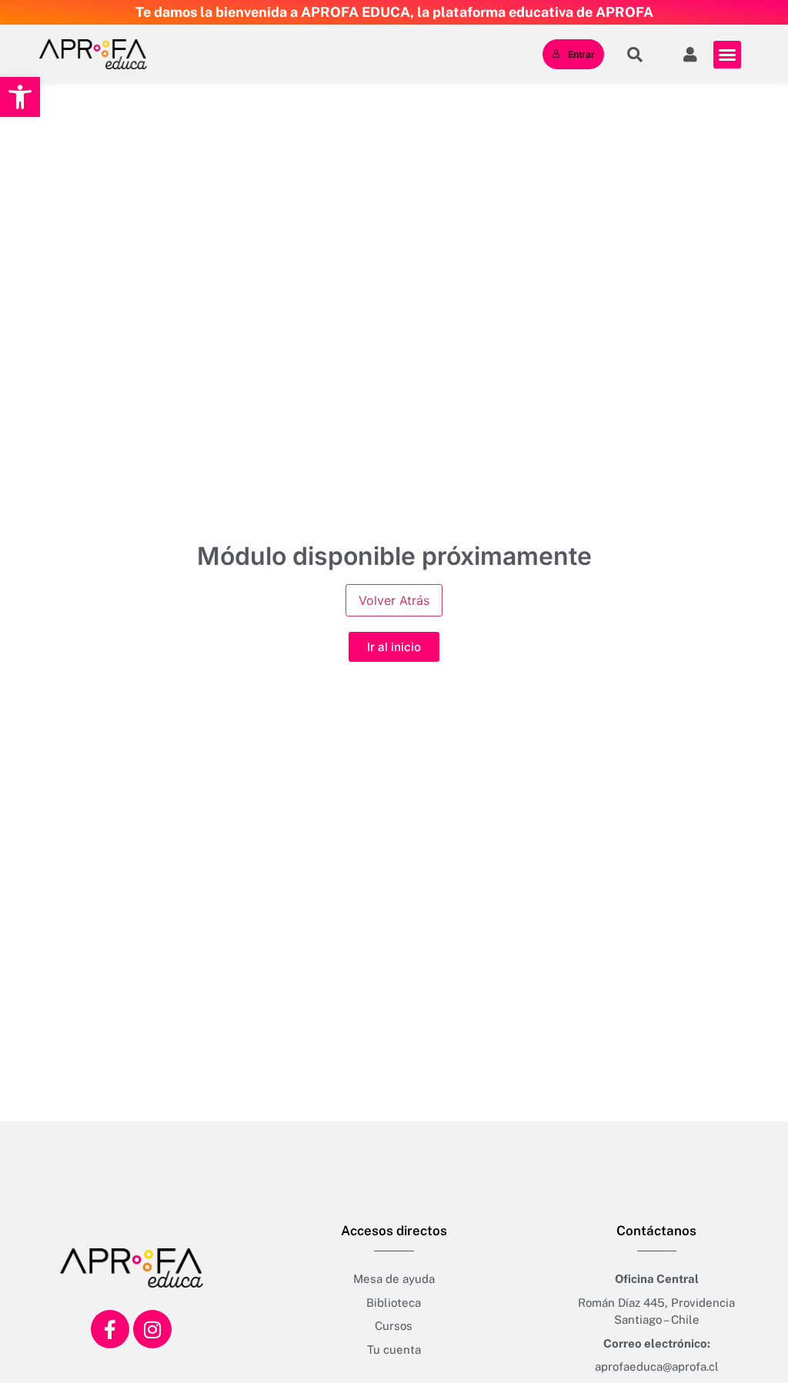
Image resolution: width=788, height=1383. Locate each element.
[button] (20, 97)
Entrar (581, 54)
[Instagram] (152, 1329)
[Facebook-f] (110, 1329)
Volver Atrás (394, 600)
